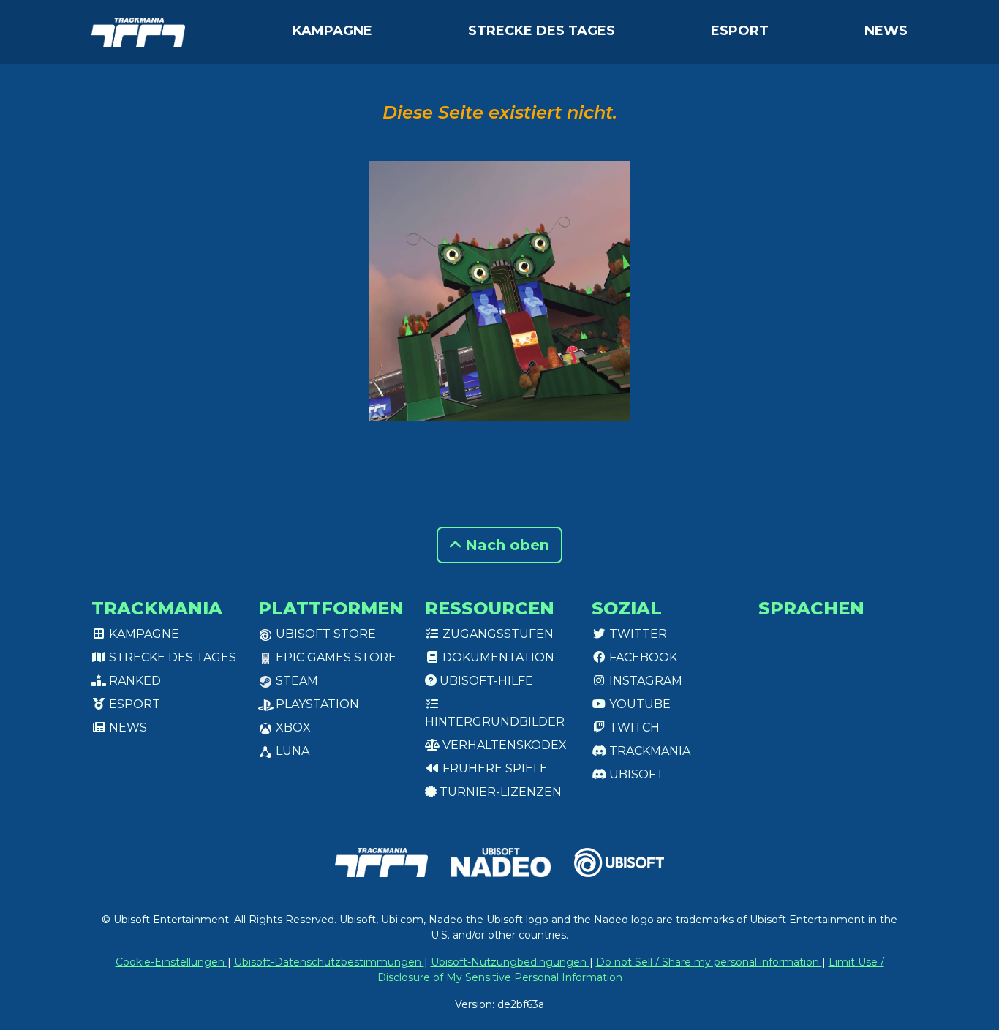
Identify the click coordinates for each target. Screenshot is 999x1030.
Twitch (633, 727)
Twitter (636, 634)
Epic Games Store (334, 657)
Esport (740, 31)
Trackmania (648, 751)
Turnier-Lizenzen (499, 792)
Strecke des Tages (541, 31)
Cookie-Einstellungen (171, 962)
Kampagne (332, 31)
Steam (295, 681)
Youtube (638, 704)
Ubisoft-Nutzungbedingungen (510, 962)
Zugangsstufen (497, 634)
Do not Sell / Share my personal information (709, 962)
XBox (292, 727)
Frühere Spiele (494, 768)
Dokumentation (497, 657)
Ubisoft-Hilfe (485, 681)
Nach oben (505, 545)
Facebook (641, 657)
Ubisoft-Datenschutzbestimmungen (329, 962)
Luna (291, 751)
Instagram (644, 681)
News (886, 31)
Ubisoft (635, 774)
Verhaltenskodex (503, 745)
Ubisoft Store (324, 634)
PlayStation (316, 704)
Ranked (133, 681)
